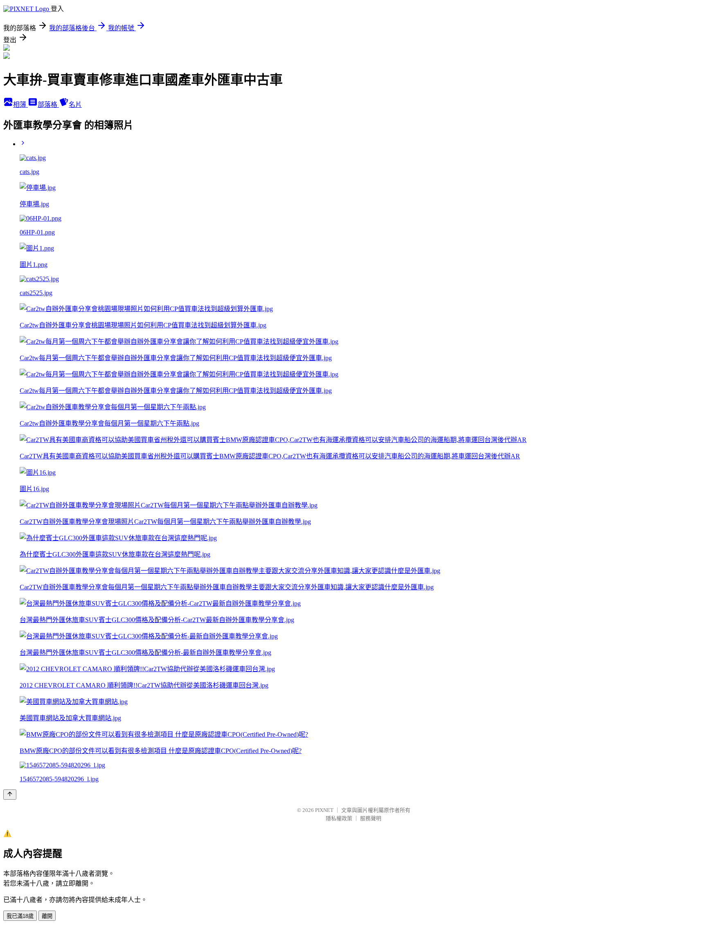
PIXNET (324, 810)
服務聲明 (370, 818)
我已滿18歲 (20, 916)
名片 (75, 104)
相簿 (20, 104)
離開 (47, 916)
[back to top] (9, 794)
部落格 (48, 104)
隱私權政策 (339, 818)
